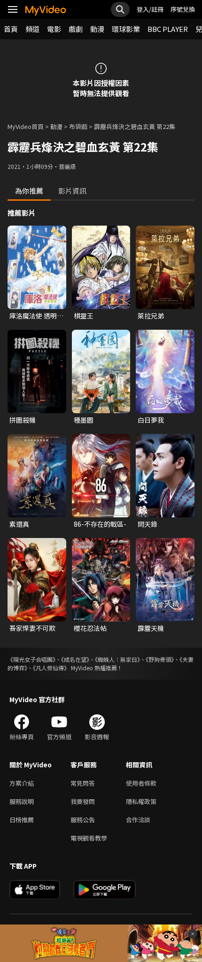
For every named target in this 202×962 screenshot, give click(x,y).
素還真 (19, 524)
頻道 (32, 29)
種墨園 (83, 419)
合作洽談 (138, 819)
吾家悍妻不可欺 (32, 628)
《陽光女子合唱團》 (31, 659)
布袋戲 (78, 126)
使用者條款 (141, 783)
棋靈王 (83, 315)
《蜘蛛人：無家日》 (117, 659)
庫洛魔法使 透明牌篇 (36, 315)
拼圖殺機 (22, 419)
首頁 (11, 29)
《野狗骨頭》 (160, 659)
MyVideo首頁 (26, 126)
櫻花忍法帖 (90, 628)
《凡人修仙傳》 (51, 668)
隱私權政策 (141, 801)
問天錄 (147, 524)
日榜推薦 (21, 819)
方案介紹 (21, 783)
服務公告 (82, 819)
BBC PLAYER (168, 29)
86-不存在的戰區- (100, 524)
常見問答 (82, 783)
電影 (54, 29)
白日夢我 (151, 419)
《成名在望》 (75, 659)
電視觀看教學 (88, 837)
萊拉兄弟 (151, 315)
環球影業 (126, 29)
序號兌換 (183, 9)
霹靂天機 (151, 628)
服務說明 (21, 801)
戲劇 (76, 29)
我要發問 (82, 801)
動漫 (97, 29)
